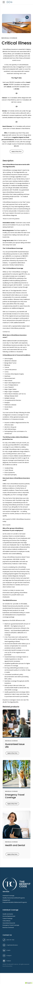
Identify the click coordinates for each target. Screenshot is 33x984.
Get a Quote (6, 525)
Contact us (6, 590)
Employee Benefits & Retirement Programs (15, 902)
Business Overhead (8, 927)
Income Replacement (9, 916)
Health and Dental (15, 845)
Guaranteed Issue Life (15, 745)
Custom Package (7, 918)
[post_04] (16, 824)
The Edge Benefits (19, 172)
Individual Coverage (9, 38)
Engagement (6, 900)
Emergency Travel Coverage (14, 796)
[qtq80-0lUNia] (16, 774)
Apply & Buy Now (16, 151)
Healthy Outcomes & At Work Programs (14, 898)
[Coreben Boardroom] (16, 723)
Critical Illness (6, 920)
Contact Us (6, 332)
